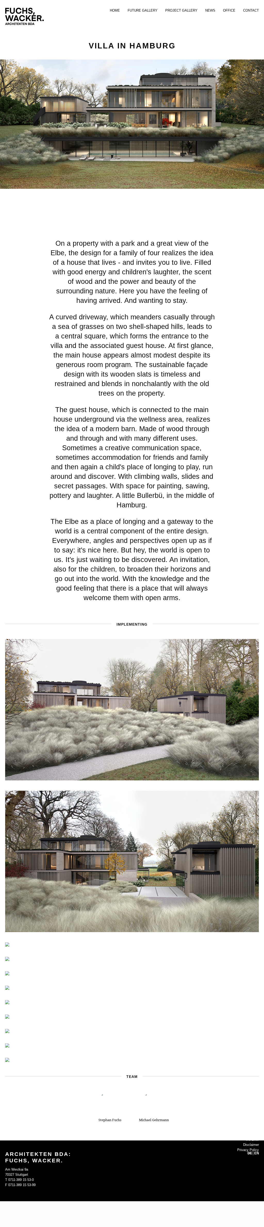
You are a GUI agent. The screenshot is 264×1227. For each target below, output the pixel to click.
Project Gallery (181, 10)
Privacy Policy (248, 1150)
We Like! (252, 1139)
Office (229, 10)
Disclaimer (251, 1145)
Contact (251, 10)
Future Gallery (143, 10)
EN (256, 1153)
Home (115, 10)
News (210, 10)
